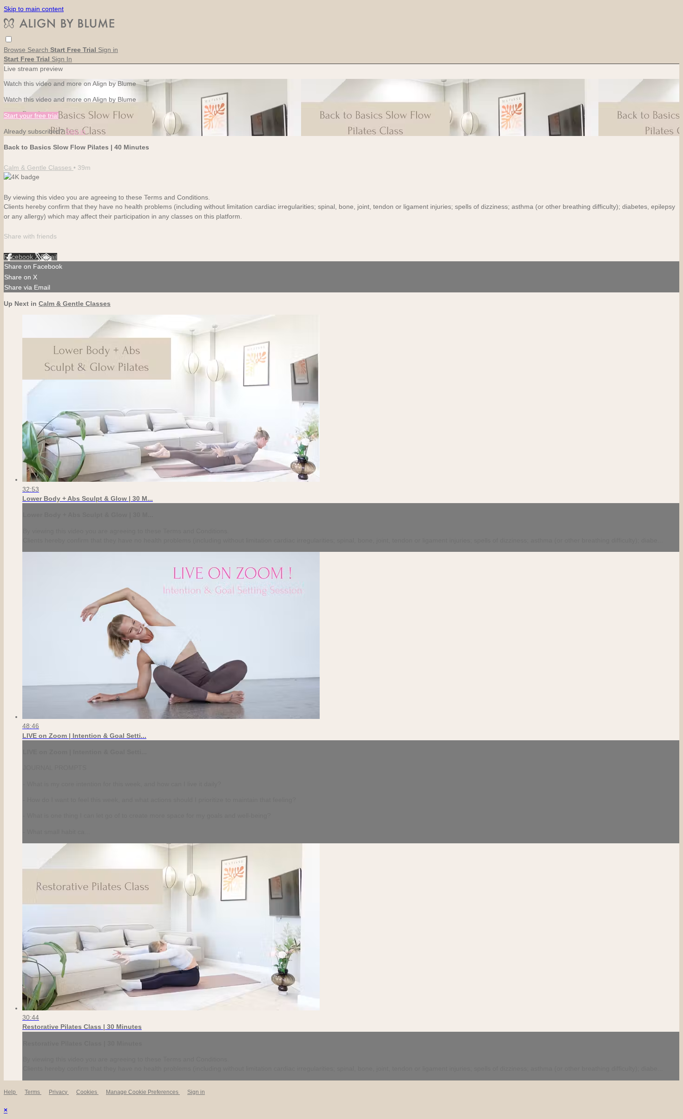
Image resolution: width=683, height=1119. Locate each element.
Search (38, 49)
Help (10, 1092)
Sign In (62, 59)
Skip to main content (34, 9)
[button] (9, 39)
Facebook (19, 256)
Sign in (108, 49)
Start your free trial (31, 115)
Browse (15, 49)
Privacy (59, 1092)
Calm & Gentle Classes (38, 167)
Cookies (87, 1092)
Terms (33, 1092)
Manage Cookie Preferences (143, 1092)
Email (49, 256)
